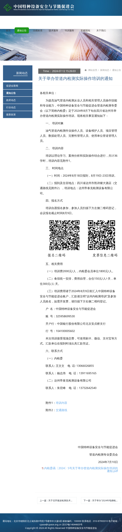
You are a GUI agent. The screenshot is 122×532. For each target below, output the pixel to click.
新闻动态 (22, 73)
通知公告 (11, 92)
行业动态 (11, 107)
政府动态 (11, 100)
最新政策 (11, 114)
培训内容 (61, 403)
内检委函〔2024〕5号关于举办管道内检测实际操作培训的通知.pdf (81, 469)
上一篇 (58, 500)
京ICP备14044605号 (72, 524)
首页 (8, 30)
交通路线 (61, 410)
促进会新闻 (12, 85)
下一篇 (102, 500)
